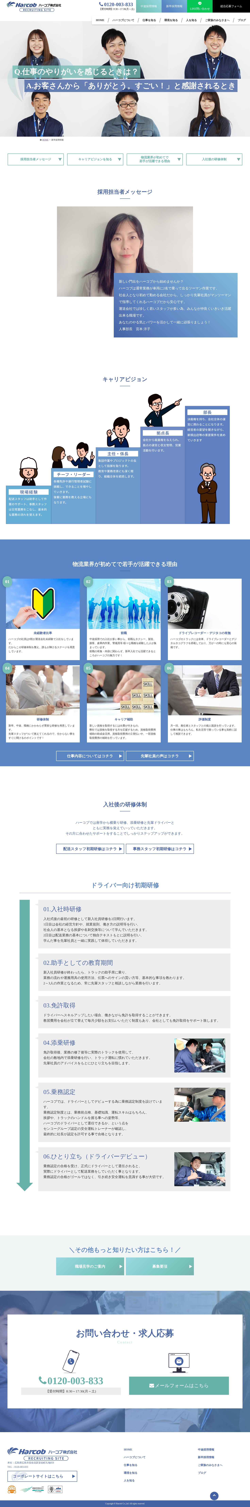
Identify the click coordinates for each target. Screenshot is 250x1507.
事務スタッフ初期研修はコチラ (160, 849)
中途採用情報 (149, 6)
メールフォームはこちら (182, 1385)
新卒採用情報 (174, 6)
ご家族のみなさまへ (217, 20)
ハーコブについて (123, 20)
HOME (100, 20)
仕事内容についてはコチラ (90, 756)
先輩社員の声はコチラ (160, 756)
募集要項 (159, 1266)
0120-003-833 (118, 4)
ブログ (242, 20)
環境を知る (171, 20)
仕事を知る (149, 20)
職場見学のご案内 (90, 1266)
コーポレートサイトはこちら (38, 1476)
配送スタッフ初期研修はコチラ (90, 849)
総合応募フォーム (231, 6)
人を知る (191, 20)
